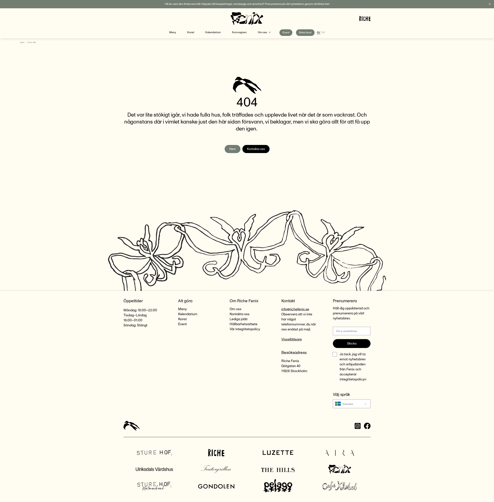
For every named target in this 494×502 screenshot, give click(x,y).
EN (323, 32)
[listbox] (351, 403)
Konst (190, 32)
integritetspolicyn (353, 379)
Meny (172, 32)
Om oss (262, 32)
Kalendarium (213, 32)
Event (286, 32)
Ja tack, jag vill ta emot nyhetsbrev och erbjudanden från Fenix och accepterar (353, 367)
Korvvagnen (239, 32)
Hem (22, 42)
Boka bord (305, 32)
